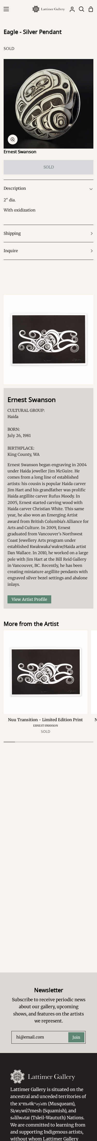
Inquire (11, 250)
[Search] (79, 9)
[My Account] (70, 9)
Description (15, 188)
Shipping (12, 233)
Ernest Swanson (20, 152)
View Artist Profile (29, 599)
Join (76, 1037)
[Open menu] (4, 9)
